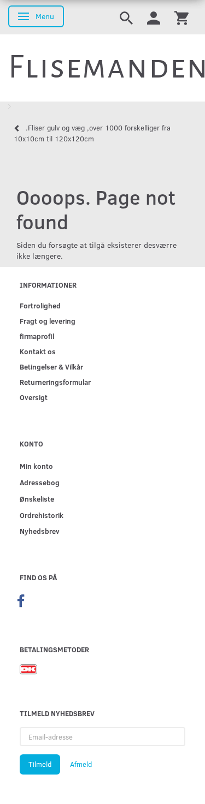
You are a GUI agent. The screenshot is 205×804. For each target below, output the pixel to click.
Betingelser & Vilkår (51, 366)
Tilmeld (39, 764)
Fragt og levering (47, 320)
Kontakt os (38, 351)
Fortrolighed (40, 305)
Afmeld (81, 764)
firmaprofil (37, 336)
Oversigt (34, 397)
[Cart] (181, 17)
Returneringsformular (55, 381)
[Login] (153, 17)
